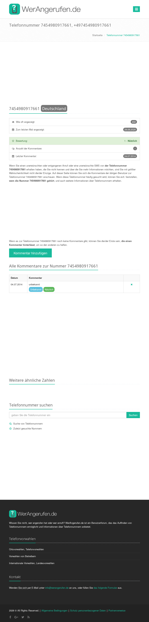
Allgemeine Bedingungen (54, 610)
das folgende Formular (105, 587)
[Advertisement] (74, 74)
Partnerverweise (116, 610)
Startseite (97, 35)
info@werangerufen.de (57, 587)
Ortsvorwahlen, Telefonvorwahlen (26, 549)
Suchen (133, 415)
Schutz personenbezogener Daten (88, 610)
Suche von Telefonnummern (28, 423)
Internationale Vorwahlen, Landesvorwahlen (31, 563)
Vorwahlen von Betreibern (22, 556)
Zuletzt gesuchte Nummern (27, 428)
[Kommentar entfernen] (131, 284)
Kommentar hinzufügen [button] (30, 253)
